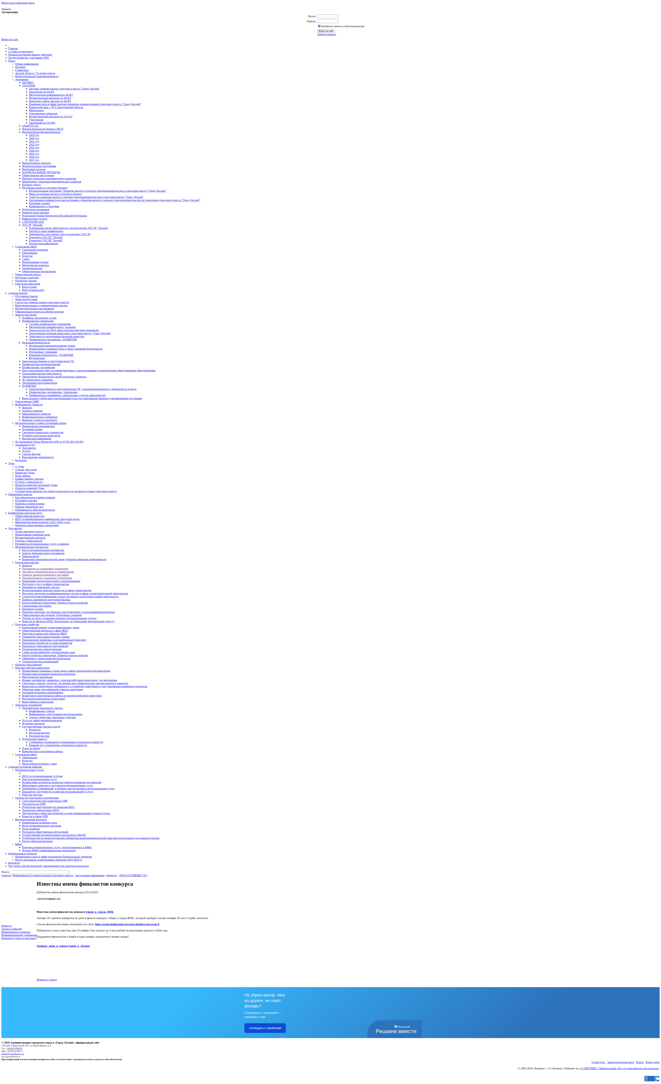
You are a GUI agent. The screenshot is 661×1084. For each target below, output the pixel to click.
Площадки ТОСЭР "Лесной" (46, 240)
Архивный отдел (25, 444)
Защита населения (25, 314)
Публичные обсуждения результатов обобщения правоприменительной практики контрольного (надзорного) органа (90, 838)
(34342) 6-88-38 (14, 1048)
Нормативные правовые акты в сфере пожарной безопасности (65, 348)
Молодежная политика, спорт (39, 763)
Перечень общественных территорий (37, 525)
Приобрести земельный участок (41, 587)
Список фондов (31, 454)
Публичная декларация (35, 209)
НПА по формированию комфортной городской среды (47, 519)
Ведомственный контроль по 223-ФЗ (50, 116)
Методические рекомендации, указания (52, 327)
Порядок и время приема (29, 503)
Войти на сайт (9, 39)
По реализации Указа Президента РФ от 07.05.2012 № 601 (49, 441)
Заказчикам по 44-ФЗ (41, 91)
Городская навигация (27, 283)
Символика (22, 70)
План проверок (31, 828)
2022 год (34, 144)
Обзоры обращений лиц (29, 506)
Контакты (21, 460)
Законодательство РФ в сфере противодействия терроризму (64, 330)
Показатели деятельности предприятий (45, 646)
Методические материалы (37, 677)
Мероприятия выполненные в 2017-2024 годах (42, 522)
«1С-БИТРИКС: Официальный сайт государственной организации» (619, 1068)
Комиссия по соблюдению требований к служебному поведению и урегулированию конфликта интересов (84, 686)
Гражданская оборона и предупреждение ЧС (48, 361)
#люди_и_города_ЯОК (100, 911)
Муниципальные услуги (29, 769)
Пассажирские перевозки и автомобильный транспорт (54, 639)
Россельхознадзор (39, 732)
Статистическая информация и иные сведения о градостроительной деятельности (70, 596)
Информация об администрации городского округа (43, 875)
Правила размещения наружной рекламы (46, 599)
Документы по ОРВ (33, 804)
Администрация (17, 293)
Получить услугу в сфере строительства (45, 584)
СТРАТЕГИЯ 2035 (33, 221)
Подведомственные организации (34, 308)
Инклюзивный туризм (35, 262)
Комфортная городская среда (25, 512)
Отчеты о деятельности (29, 481)
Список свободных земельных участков (52, 717)
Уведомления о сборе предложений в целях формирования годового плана (66, 813)
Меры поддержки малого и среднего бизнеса (55, 194)
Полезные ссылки (39, 203)
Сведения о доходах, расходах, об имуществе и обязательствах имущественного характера (75, 683)
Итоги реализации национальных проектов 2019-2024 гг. (48, 859)
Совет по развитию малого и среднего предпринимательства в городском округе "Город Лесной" (86, 197)
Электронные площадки (43, 113)
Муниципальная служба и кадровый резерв (40, 423)
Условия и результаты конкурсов (41, 435)
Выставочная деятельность (38, 457)
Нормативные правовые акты (32, 534)
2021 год (34, 141)
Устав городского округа (29, 531)
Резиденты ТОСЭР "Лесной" (46, 237)
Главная (13, 48)
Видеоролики (37, 358)
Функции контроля (33, 723)
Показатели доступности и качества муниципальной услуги (57, 791)
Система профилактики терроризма (50, 324)
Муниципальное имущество (31, 547)
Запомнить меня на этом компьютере (342, 26)
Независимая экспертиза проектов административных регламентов (61, 782)
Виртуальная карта (33, 290)
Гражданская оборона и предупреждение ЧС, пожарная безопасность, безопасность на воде (83, 389)
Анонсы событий (32, 410)
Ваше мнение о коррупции (38, 701)
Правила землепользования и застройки (45, 574)
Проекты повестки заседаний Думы (36, 485)
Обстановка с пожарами (43, 351)
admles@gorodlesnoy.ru (12, 1054)
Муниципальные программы (39, 166)
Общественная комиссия (29, 516)
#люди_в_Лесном (79, 945)
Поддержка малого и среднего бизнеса (44, 187)
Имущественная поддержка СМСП (42, 128)
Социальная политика (35, 249)
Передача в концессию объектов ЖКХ (44, 633)
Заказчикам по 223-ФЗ (42, 122)
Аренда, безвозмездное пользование (43, 553)
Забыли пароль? (326, 34)
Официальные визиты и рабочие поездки (39, 311)
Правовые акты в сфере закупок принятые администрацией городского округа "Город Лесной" (85, 104)
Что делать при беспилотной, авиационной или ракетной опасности (48, 865)
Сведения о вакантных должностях (43, 432)
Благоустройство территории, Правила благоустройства (55, 602)
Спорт (25, 259)
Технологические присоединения (41, 649)
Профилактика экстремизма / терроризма (53, 392)
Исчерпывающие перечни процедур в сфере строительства (56, 590)
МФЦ (18, 844)
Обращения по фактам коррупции (35, 509)
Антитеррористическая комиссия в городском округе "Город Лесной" (70, 333)
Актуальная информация (89, 875)
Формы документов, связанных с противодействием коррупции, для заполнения (69, 680)
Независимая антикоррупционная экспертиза (48, 673)
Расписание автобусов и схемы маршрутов (47, 643)
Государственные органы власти (41, 726)
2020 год (34, 138)
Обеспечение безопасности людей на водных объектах (54, 376)
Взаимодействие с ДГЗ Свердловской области (56, 107)
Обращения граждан (20, 494)
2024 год (34, 150)
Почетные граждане (27, 277)
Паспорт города (31, 184)
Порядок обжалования (28, 664)
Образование (29, 252)
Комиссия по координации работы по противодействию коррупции (62, 695)
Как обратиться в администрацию (35, 497)
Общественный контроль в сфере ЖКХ (45, 630)
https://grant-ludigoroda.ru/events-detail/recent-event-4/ (127, 924)
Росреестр (35, 729)
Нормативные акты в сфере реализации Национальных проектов (53, 856)
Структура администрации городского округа (42, 302)
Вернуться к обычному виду (18, 2)
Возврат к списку (47, 979)
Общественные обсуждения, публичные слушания (52, 615)
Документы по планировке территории (45, 568)
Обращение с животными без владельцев (46, 658)
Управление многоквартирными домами (46, 636)
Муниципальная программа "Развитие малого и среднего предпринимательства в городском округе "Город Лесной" (97, 190)
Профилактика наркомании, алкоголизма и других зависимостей (67, 395)
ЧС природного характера (37, 379)
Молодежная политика (35, 265)
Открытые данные (26, 280)
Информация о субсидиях (44, 206)
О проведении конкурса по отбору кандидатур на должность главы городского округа (66, 491)
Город (11, 60)
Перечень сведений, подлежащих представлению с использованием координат (68, 612)
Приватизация (30, 556)
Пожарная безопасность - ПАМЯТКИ (51, 355)
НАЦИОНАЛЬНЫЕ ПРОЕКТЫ (41, 172)
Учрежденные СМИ (27, 401)
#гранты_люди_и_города (52, 945)
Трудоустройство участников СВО (28, 57)
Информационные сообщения (39, 416)
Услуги (26, 451)
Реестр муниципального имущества (43, 550)
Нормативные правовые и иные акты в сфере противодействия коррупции (66, 670)
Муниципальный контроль (31, 819)
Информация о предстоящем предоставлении (55, 714)
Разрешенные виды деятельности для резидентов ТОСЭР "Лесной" (68, 228)
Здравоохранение (32, 268)
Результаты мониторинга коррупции (43, 698)
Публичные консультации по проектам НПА (48, 807)
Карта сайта (653, 1062)
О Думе (19, 466)
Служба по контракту (21, 51)
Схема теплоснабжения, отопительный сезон (48, 652)
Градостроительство (27, 562)
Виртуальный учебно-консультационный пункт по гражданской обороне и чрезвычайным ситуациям (82, 398)
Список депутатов (26, 469)
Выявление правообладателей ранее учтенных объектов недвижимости (64, 559)
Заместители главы (26, 299)
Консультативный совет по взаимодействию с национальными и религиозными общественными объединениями (89, 370)
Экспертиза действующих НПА (40, 810)
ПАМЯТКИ (29, 386)
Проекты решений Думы (29, 488)
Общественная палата (28, 274)
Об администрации (26, 296)
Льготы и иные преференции (46, 231)
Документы (29, 447)
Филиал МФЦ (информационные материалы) (49, 850)
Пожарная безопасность (36, 342)
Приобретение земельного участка (42, 708)
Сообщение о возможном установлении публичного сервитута (66, 742)
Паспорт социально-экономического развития (49, 178)
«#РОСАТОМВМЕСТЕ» (133, 875)
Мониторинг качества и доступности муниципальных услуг (57, 785)
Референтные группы (34, 218)
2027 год (34, 159)
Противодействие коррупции (32, 667)
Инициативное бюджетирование (41, 132)
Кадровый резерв (32, 429)
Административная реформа (25, 766)
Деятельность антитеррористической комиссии (56, 336)
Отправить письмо (26, 500)
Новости (27, 407)
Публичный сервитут (34, 739)
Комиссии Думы (25, 472)
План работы (22, 475)
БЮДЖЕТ (28, 82)
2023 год (34, 147)
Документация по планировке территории (47, 577)
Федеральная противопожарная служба (52, 345)
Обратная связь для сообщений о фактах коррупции (52, 689)
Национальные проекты (22, 853)
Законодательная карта (620, 1062)
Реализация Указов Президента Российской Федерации (54, 215)
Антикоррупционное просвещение (42, 692)
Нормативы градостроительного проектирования (51, 581)
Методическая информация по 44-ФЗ (51, 94)
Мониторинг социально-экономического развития (51, 181)
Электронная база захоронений (40, 661)
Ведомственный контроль (30, 537)
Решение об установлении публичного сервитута (58, 745)
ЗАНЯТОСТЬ (30, 125)
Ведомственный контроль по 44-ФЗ (50, 98)
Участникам (36, 119)
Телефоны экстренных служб (39, 317)
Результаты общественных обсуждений (45, 831)
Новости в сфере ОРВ (35, 816)
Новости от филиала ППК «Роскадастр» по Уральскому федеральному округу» (68, 621)
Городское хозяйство (27, 624)
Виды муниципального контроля (41, 825)
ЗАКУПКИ (28, 85)
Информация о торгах (42, 711)
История (20, 67)
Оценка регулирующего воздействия (37, 797)
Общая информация (27, 63)
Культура (27, 255)
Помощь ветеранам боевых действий (30, 54)
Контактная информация (43, 243)
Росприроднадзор (39, 735)
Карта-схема (29, 286)
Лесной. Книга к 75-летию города (35, 73)
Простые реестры (32, 794)
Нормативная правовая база (38, 426)
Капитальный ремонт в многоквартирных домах (50, 627)
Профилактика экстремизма (38, 367)
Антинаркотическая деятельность (41, 373)
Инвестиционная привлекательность (37, 76)
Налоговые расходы (33, 169)
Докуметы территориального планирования (48, 571)
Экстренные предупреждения (39, 382)
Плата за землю (31, 748)
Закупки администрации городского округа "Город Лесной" (64, 88)
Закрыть (6, 9)
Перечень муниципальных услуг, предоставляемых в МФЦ (57, 847)
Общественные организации (39, 271)
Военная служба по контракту (39, 420)
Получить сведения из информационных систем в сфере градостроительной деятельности (75, 593)
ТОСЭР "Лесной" (32, 224)
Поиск (640, 1062)
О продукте (598, 1062)
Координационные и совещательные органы (41, 305)
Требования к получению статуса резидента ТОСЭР (59, 234)
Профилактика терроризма (38, 320)
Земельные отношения (28, 704)
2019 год (34, 135)
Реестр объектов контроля (37, 841)
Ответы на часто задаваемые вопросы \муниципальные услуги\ (59, 618)
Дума (11, 463)
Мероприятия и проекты (36, 413)
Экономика (21, 79)
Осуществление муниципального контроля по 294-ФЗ (54, 835)
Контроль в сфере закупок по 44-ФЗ (50, 101)
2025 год (34, 153)
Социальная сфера (26, 246)
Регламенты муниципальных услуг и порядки (42, 543)
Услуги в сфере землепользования (42, 720)
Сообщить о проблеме (265, 1028)
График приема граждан (29, 478)
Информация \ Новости (29, 404)
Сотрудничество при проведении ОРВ (44, 800)
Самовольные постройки (36, 605)
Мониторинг (36, 110)
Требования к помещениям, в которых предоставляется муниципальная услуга (68, 788)
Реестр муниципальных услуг (39, 779)
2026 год (34, 156)
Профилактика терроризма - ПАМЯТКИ (53, 339)
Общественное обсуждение (38, 175)
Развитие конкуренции (35, 212)
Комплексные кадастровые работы (42, 751)
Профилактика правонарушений (41, 364)
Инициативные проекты (36, 163)
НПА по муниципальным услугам (42, 776)
